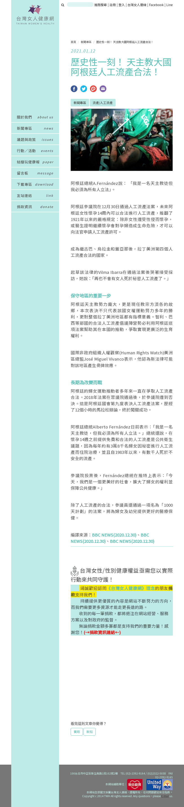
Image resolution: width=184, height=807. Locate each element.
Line (169, 4)
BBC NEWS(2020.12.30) (114, 535)
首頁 (73, 42)
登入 (121, 4)
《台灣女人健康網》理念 (131, 588)
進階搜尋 (100, 4)
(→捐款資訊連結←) (102, 632)
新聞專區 (86, 42)
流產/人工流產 (103, 102)
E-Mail (165, 796)
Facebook (156, 4)
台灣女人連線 (136, 4)
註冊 (113, 4)
